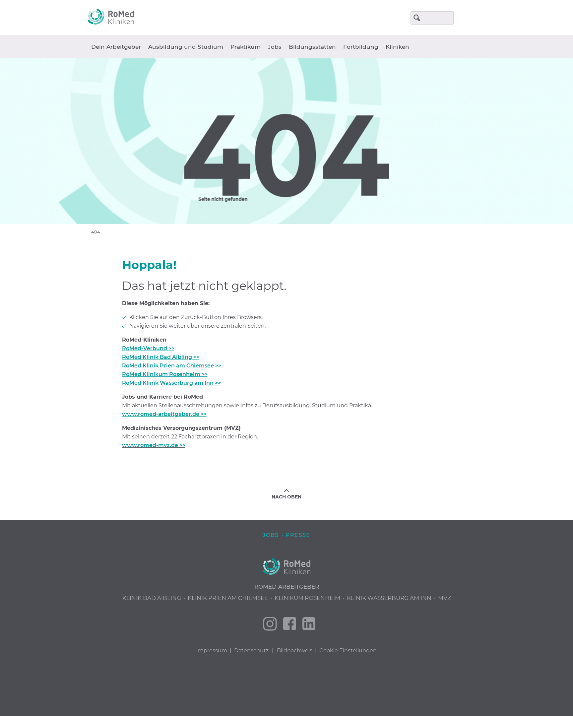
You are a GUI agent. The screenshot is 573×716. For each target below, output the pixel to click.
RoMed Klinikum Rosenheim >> (165, 374)
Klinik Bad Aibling (151, 598)
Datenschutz (251, 650)
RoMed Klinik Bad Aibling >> (160, 357)
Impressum (211, 650)
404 (95, 231)
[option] (286, 141)
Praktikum (245, 46)
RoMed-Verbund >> (148, 348)
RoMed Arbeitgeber (286, 586)
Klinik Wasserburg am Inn (389, 598)
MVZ (444, 598)
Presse (298, 535)
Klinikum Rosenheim (307, 598)
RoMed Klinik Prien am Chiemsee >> (171, 365)
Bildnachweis (294, 650)
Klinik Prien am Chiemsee (228, 598)
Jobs (275, 46)
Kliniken (397, 46)
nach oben (286, 497)
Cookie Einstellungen (348, 650)
